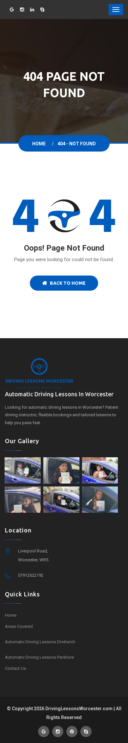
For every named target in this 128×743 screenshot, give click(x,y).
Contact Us (15, 668)
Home (40, 143)
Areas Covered (19, 626)
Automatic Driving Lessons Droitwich (40, 641)
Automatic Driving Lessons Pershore (39, 657)
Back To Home (66, 283)
